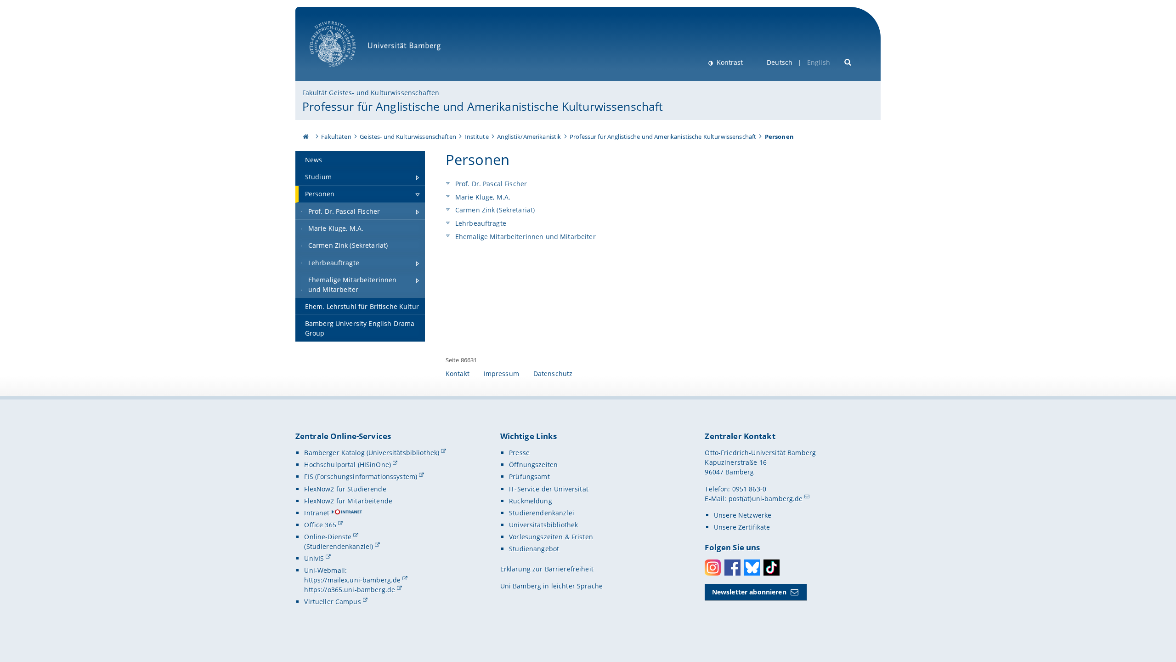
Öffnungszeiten (533, 464)
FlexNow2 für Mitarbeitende (348, 500)
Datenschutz (553, 373)
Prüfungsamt (529, 476)
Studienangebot (534, 548)
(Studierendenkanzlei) (338, 546)
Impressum (501, 373)
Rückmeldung (530, 500)
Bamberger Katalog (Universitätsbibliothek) (371, 452)
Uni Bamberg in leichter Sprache (551, 586)
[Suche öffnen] (848, 61)
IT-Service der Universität (548, 489)
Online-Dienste (327, 536)
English (818, 62)
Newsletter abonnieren (749, 592)
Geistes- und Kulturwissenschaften (408, 136)
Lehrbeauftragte (479, 223)
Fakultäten (336, 136)
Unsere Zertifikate (742, 527)
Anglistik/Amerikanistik (529, 136)
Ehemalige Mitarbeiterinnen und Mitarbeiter (524, 236)
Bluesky (752, 567)
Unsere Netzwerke (742, 515)
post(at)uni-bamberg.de (766, 498)
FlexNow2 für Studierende (345, 489)
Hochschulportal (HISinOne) (347, 464)
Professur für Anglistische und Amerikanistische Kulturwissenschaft (482, 106)
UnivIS (314, 558)
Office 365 (320, 524)
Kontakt (457, 373)
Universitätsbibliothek (543, 524)
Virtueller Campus (332, 601)
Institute (476, 136)
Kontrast (729, 62)
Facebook (732, 567)
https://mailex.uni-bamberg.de (352, 580)
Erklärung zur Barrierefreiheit (547, 569)
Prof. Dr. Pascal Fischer (490, 183)
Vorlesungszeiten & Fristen (551, 536)
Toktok (771, 567)
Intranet (316, 512)
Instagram (713, 567)
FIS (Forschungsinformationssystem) (360, 476)
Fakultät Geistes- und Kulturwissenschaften (370, 92)
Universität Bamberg (342, 71)
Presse (519, 452)
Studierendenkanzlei (541, 512)
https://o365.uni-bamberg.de (349, 589)
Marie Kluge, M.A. (482, 197)
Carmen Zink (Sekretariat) (494, 209)
